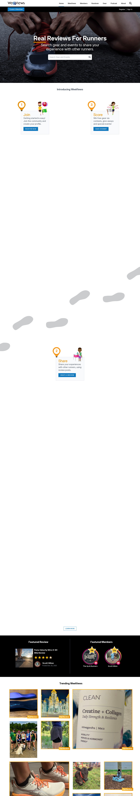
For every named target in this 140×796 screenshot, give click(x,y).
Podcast (114, 3)
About (123, 3)
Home (61, 3)
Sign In (129, 9)
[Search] (130, 3)
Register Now (30, 129)
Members (83, 3)
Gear (105, 3)
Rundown (95, 3)
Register (122, 9)
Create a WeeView (16, 9)
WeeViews (72, 3)
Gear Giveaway (101, 129)
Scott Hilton (48, 663)
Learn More (70, 628)
